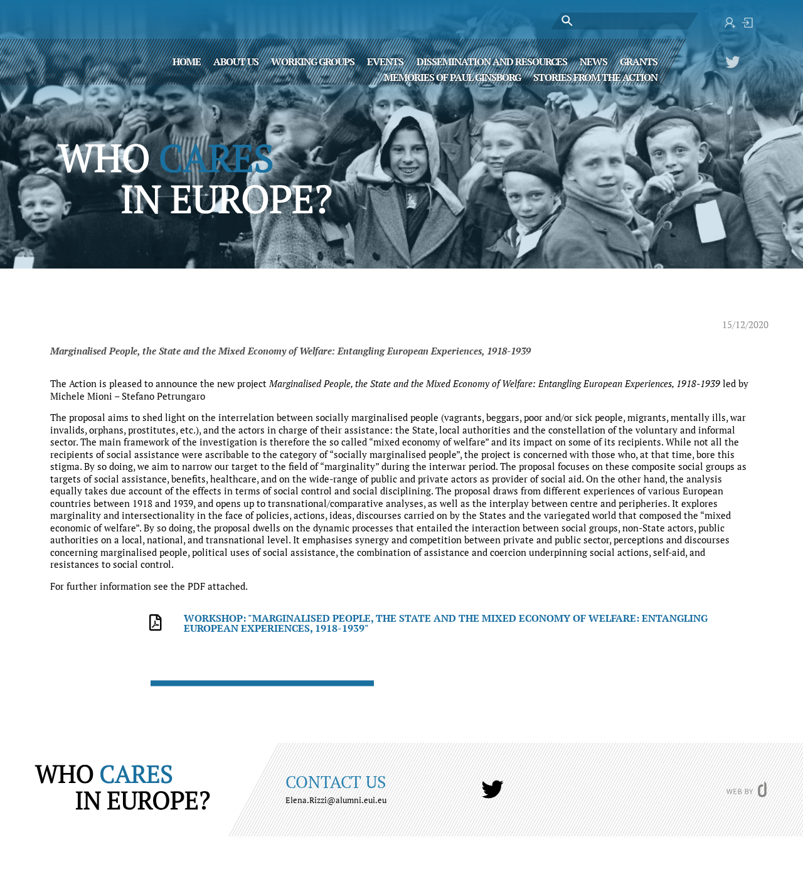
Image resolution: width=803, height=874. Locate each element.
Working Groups (312, 61)
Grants (638, 61)
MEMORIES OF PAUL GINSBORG (452, 76)
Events (385, 61)
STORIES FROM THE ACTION (595, 76)
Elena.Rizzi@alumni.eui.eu (335, 800)
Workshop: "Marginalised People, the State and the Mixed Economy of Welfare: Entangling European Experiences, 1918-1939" (446, 623)
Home (187, 61)
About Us (235, 61)
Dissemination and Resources (492, 61)
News (593, 61)
